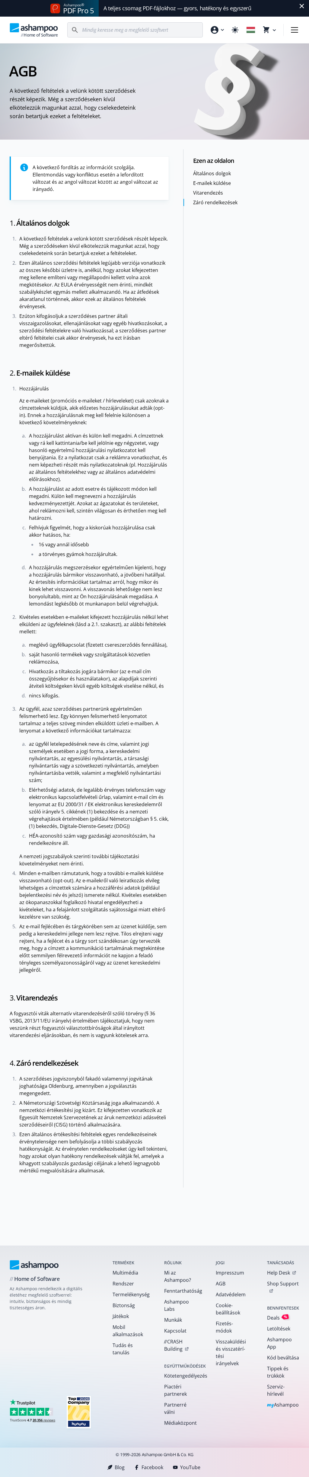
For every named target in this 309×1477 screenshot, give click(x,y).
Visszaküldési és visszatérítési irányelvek (231, 1352)
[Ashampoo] (34, 1265)
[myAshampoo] (217, 30)
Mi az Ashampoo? (177, 1276)
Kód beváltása (283, 1357)
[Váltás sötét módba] (235, 30)
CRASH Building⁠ (173, 1345)
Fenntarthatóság (182, 1291)
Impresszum (230, 1272)
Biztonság (124, 1305)
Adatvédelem (231, 1294)
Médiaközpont (180, 1423)
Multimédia (125, 1272)
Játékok (121, 1316)
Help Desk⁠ (278, 1272)
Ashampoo (283, 1405)
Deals (277, 1317)
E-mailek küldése (212, 183)
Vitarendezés (208, 192)
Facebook (152, 1467)
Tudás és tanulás (123, 1349)
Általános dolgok (212, 173)
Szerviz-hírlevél (276, 1390)
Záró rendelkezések (215, 202)
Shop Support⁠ (283, 1283)
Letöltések (278, 1328)
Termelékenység (130, 1294)
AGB (220, 1283)
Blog (120, 1467)
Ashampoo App (279, 1343)
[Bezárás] (302, 6)
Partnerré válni (175, 1408)
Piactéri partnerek (175, 1390)
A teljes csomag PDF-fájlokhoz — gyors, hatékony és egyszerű (177, 8)
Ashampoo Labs (176, 1305)
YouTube (190, 1467)
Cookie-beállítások (228, 1309)
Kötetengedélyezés (182, 1375)
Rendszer (123, 1283)
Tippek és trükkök (277, 1372)
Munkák (173, 1320)
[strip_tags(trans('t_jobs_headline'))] (79, 1412)
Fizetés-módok (224, 1327)
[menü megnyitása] (294, 30)
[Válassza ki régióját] (251, 30)
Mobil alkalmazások (128, 1331)
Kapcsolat (175, 1330)
